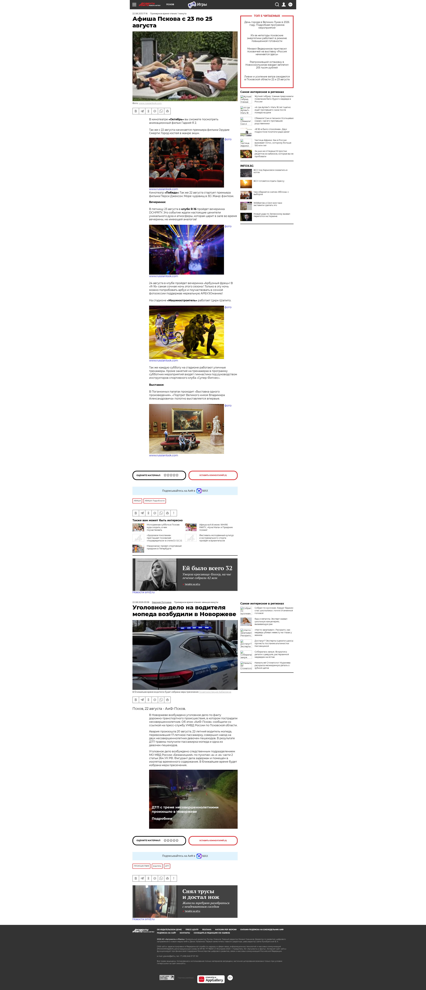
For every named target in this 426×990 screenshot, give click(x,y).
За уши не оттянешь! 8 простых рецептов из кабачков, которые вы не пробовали (274, 154)
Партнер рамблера (186, 978)
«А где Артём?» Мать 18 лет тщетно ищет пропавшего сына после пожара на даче (273, 110)
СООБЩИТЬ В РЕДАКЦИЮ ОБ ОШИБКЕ (212, 933)
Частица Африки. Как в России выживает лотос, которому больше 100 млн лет (273, 143)
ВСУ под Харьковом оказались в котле (270, 171)
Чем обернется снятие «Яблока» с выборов (271, 193)
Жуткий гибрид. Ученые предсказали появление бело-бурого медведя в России (274, 99)
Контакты (185, 933)
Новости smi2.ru (143, 592)
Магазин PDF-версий (225, 930)
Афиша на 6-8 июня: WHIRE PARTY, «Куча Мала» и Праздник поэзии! (216, 527)
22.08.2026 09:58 (140, 602)
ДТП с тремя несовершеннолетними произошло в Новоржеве (185, 809)
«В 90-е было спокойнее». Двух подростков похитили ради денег (272, 130)
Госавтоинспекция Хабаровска (215, 692)
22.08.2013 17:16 (139, 13)
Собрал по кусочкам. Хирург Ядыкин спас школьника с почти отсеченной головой (274, 610)
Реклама (206, 930)
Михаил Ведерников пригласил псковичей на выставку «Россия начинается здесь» (267, 51)
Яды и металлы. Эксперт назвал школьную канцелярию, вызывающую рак (271, 621)
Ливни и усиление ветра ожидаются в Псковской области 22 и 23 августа (267, 78)
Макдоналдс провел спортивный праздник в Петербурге (164, 547)
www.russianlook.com (150, 103)
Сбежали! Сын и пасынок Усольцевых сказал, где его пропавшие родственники (274, 121)
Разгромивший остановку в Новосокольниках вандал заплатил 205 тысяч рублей (267, 65)
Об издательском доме (169, 930)
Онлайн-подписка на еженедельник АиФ (262, 930)
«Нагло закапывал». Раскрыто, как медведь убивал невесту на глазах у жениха (273, 632)
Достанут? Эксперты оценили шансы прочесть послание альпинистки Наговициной (274, 643)
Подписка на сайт (166, 933)
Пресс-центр (192, 930)
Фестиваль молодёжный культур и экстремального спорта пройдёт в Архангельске (216, 538)
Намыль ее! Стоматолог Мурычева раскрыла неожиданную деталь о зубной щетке (272, 665)
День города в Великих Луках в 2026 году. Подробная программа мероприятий (266, 25)
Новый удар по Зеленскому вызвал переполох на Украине (272, 215)
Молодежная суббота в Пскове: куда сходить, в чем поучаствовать (163, 527)
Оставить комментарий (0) (213, 475)
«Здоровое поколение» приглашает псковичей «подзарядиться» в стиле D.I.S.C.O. (164, 538)
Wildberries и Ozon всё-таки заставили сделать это (268, 204)
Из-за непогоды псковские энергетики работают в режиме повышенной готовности (267, 38)
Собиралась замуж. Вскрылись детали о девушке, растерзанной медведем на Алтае (272, 654)
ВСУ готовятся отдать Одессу (269, 181)
